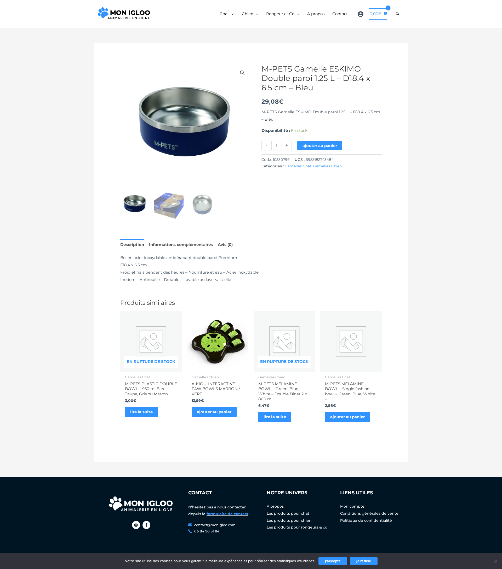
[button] (242, 73)
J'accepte (333, 561)
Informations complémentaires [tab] (181, 244)
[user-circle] (361, 14)
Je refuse (363, 561)
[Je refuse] (495, 561)
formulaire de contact (227, 514)
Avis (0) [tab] (225, 244)
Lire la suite (141, 411)
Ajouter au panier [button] (214, 411)
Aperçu (151, 367)
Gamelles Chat (298, 166)
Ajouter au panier (320, 145)
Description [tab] (132, 244)
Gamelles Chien (327, 166)
